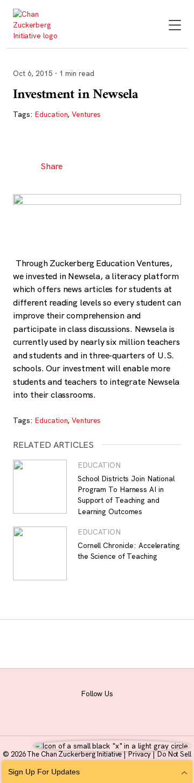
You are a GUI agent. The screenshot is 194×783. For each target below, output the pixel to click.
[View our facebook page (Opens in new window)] (41, 707)
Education (50, 114)
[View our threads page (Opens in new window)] (91, 707)
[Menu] (175, 26)
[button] (81, 166)
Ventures (86, 114)
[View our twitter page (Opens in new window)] (140, 707)
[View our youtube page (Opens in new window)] (165, 707)
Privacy (140, 754)
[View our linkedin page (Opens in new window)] (115, 707)
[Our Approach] (39, 25)
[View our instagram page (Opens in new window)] (66, 707)
